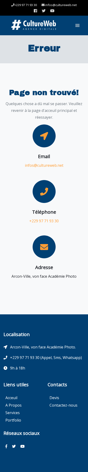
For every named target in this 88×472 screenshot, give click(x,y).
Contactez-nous (63, 405)
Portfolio (13, 420)
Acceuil (11, 397)
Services (12, 412)
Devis (54, 397)
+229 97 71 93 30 (25, 5)
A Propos (13, 405)
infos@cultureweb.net (61, 5)
